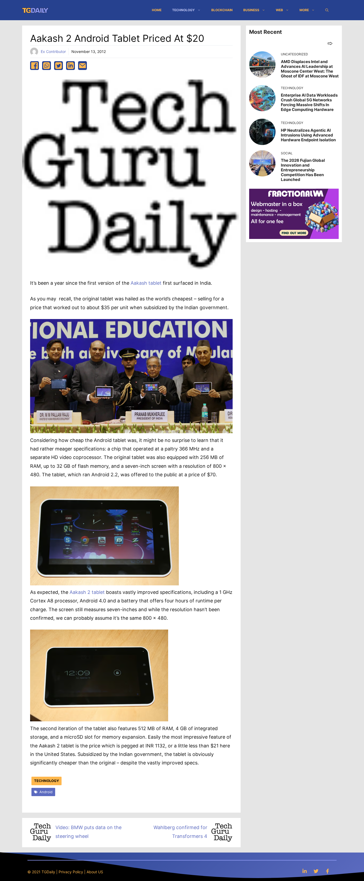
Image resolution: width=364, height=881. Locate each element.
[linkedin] (70, 65)
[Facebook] (327, 871)
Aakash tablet (146, 283)
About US (95, 872)
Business (251, 10)
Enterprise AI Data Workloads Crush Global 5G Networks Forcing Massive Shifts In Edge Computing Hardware (309, 102)
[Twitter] (316, 871)
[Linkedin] (304, 871)
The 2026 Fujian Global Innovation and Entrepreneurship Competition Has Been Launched (303, 170)
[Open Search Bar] (327, 10)
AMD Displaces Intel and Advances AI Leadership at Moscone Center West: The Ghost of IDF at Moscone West (310, 68)
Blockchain (222, 10)
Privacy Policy (71, 872)
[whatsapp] (46, 65)
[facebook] (34, 65)
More (304, 10)
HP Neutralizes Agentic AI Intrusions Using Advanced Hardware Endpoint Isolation (308, 135)
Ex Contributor (53, 51)
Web (279, 10)
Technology (183, 10)
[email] (82, 65)
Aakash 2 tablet (87, 592)
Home (156, 10)
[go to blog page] (330, 43)
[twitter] (58, 65)
